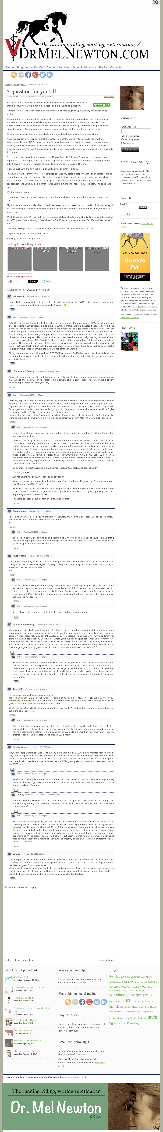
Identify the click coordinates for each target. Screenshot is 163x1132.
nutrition (138, 1006)
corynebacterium (120, 986)
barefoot (140, 982)
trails (116, 1023)
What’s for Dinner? (20, 248)
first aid (134, 990)
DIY (140, 987)
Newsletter (129, 143)
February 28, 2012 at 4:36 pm (47, 795)
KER (135, 1002)
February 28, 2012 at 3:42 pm (36, 689)
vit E (126, 1023)
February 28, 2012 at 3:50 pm (49, 624)
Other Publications (84, 67)
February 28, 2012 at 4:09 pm (40, 556)
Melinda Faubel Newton (76, 1077)
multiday (127, 1007)
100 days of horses (131, 976)
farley (124, 990)
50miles (114, 976)
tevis (152, 1017)
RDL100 (120, 1012)
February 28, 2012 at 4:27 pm (35, 720)
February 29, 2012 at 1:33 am (49, 371)
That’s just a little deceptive (72, 249)
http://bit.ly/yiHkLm (18, 697)
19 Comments (109, 97)
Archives (63, 67)
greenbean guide (122, 994)
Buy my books (64, 979)
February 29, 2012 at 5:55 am (31, 317)
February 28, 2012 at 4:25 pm (35, 774)
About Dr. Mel (34, 67)
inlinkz (122, 1001)
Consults (115, 67)
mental (150, 1001)
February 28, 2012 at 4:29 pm (35, 657)
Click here (146, 180)
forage (141, 990)
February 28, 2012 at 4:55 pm (35, 427)
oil (146, 1007)
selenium (131, 1018)
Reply (12, 310)
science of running (117, 1018)
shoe (144, 1018)
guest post (142, 994)
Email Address (128, 126)
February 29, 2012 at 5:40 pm (38, 296)
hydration (114, 1001)
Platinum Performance (24, 1051)
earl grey (148, 986)
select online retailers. (129, 317)
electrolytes (115, 990)
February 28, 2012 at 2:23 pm (43, 747)
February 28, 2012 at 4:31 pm (35, 532)
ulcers (121, 1024)
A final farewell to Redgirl (25, 1020)
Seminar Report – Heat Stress (45, 249)
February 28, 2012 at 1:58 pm (35, 854)
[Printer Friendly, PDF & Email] (102, 105)
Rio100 (150, 1012)
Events (50, 67)
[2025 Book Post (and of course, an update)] (129, 342)
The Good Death (21, 977)
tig (111, 1023)
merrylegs (116, 1006)
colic (146, 982)
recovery (142, 1011)
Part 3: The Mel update (97, 248)
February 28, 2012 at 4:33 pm (35, 580)
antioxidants (115, 982)
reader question (131, 1012)
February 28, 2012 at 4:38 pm (31, 395)
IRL (129, 1000)
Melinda (32, 97)
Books (103, 67)
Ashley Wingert (21, 747)
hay (150, 995)
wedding (134, 1023)
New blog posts (131, 139)
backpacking (129, 981)
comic (152, 981)
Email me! (81, 1054)
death (135, 987)
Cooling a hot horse (23, 1030)
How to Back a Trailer (24, 998)
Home (10, 67)
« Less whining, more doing (20, 960)
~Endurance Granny (23, 371)
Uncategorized (19, 84)
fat (129, 990)
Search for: (124, 204)
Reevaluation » (106, 960)
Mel (15, 317)
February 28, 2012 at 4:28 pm (40, 511)
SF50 (139, 1018)
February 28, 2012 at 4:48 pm (35, 816)
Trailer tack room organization (27, 1040)
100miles (146, 976)
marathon (142, 1001)
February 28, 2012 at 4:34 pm (35, 606)
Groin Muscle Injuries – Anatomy (29, 987)
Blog (20, 67)
